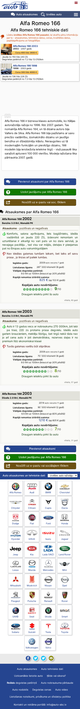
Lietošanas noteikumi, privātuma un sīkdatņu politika (40, 696)
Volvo (48, 647)
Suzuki (32, 632)
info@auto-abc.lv (56, 704)
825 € (43, 280)
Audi (32, 492)
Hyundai (15, 539)
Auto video (61, 689)
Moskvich (32, 585)
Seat (31, 616)
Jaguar (64, 539)
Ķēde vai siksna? (56, 675)
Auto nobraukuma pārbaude (57, 682)
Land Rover (65, 554)
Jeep (15, 554)
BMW (48, 492)
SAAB (15, 616)
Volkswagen (31, 647)
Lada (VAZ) (48, 554)
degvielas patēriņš (22, 682)
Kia (31, 554)
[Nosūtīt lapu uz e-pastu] (51, 658)
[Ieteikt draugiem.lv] (36, 658)
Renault (48, 601)
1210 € (43, 420)
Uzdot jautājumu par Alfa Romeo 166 (43, 192)
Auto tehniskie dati (52, 668)
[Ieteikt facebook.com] (28, 658)
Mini (64, 570)
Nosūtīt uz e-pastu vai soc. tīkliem (44, 202)
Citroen (32, 508)
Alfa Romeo (15, 492)
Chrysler (15, 508)
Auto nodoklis (20, 689)
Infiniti (32, 539)
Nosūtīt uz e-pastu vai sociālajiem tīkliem (42, 465)
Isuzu (48, 539)
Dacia (65, 508)
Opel (64, 585)
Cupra (48, 508)
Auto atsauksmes (27, 14)
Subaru (15, 632)
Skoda (48, 616)
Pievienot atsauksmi (42, 448)
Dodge (15, 523)
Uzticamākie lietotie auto (28, 675)
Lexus (15, 570)
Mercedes (48, 570)
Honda (64, 523)
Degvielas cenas (41, 689)
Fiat (32, 523)
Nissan (48, 585)
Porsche (32, 601)
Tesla (48, 632)
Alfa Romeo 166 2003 (25, 46)
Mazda (32, 570)
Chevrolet (65, 492)
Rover (65, 601)
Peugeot (15, 601)
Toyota (64, 632)
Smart (65, 616)
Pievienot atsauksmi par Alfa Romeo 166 (43, 181)
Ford (48, 523)
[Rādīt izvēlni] (76, 14)
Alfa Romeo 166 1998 (25, 65)
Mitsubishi (15, 585)
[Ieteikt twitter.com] (43, 658)
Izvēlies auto (54, 14)
